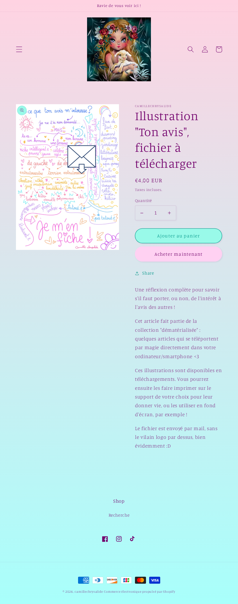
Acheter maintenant (178, 254)
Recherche (119, 515)
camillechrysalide (89, 591)
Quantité (143, 200)
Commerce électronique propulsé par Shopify (139, 591)
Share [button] (148, 273)
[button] (19, 49)
